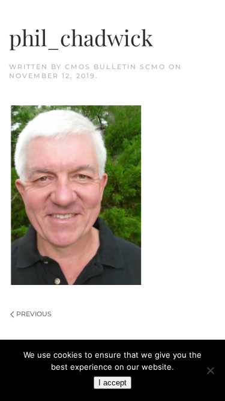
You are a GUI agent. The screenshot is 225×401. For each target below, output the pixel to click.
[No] (210, 370)
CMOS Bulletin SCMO (115, 67)
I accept (112, 382)
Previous (34, 314)
